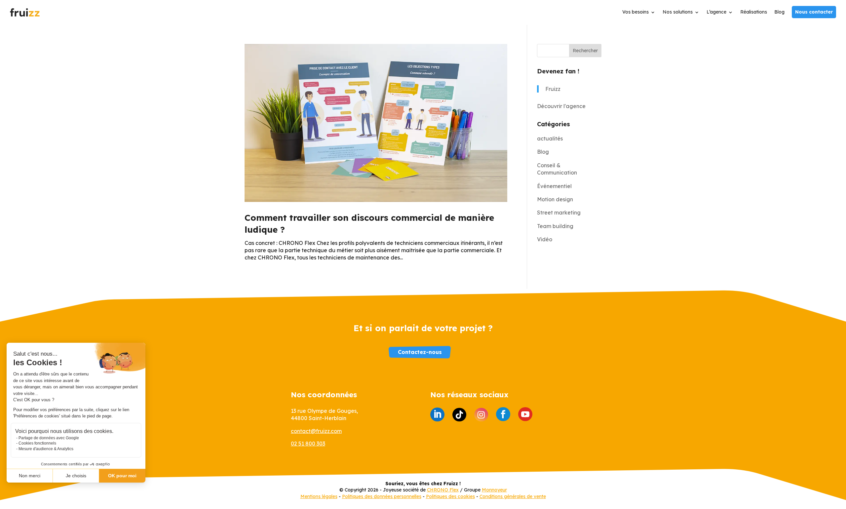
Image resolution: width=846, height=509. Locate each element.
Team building (555, 226)
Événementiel (554, 186)
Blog (779, 12)
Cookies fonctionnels (37, 443)
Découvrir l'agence (561, 106)
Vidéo (544, 239)
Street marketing (559, 212)
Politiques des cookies (450, 496)
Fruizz (552, 89)
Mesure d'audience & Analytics (46, 449)
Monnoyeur (494, 490)
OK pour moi (122, 475)
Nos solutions (678, 12)
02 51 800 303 (308, 443)
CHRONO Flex (443, 490)
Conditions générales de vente (513, 496)
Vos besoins (635, 12)
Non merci (29, 475)
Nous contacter (814, 12)
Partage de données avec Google (49, 438)
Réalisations (753, 12)
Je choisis (76, 475)
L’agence (716, 12)
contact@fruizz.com (316, 431)
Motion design (555, 199)
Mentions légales (318, 496)
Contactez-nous (420, 352)
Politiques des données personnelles (381, 496)
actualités (550, 138)
